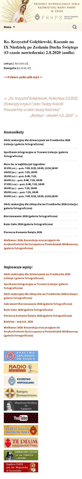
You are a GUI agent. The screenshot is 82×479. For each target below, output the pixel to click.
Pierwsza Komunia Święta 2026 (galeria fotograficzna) (38, 315)
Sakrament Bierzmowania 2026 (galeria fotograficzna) (38, 304)
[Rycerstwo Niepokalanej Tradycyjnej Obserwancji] (21, 380)
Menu (7, 27)
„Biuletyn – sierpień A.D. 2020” (54, 115)
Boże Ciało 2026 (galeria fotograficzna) (28, 309)
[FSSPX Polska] (21, 417)
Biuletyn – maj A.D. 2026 (18, 321)
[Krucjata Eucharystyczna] (21, 393)
